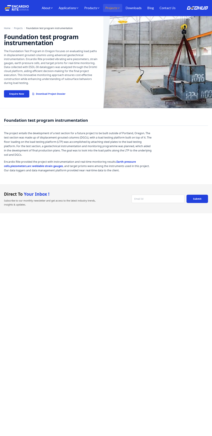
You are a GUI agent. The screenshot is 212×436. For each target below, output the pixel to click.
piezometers (18, 166)
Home (7, 28)
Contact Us (167, 8)
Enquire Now (16, 93)
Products (90, 8)
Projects (111, 8)
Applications (67, 8)
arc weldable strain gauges (45, 166)
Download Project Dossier (50, 93)
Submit (197, 198)
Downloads (134, 8)
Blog (150, 8)
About (46, 8)
